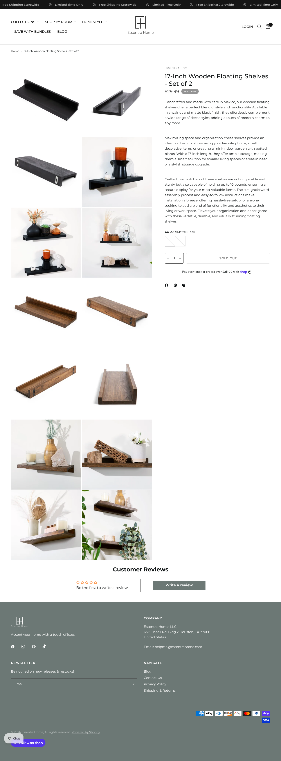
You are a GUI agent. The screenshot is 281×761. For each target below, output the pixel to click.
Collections (23, 22)
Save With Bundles (32, 31)
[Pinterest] (176, 285)
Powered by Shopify (86, 732)
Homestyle (92, 22)
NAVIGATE (153, 662)
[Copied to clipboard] (184, 285)
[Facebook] (167, 285)
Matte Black (170, 241)
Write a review (179, 585)
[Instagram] (26, 647)
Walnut (180, 241)
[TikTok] (47, 646)
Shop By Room (58, 22)
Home (15, 51)
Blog (62, 31)
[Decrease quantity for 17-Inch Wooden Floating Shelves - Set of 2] (168, 258)
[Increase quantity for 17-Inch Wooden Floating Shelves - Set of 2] (180, 258)
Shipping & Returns (159, 690)
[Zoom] (72, 75)
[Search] (259, 26)
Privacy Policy (155, 684)
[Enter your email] (132, 683)
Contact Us (153, 678)
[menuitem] (26, 22)
